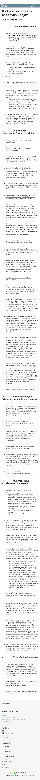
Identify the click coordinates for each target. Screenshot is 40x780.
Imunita (7, 746)
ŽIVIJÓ (7, 735)
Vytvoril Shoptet (21, 772)
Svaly (6, 753)
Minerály (4, 759)
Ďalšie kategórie (9, 756)
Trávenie (7, 751)
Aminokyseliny (6, 767)
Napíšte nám (6, 721)
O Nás (4, 715)
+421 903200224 (9, 733)
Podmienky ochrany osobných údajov (13, 719)
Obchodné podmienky (8, 717)
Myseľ (6, 748)
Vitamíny (4, 764)
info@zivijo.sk (31, 567)
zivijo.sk (7, 737)
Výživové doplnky (7, 761)
